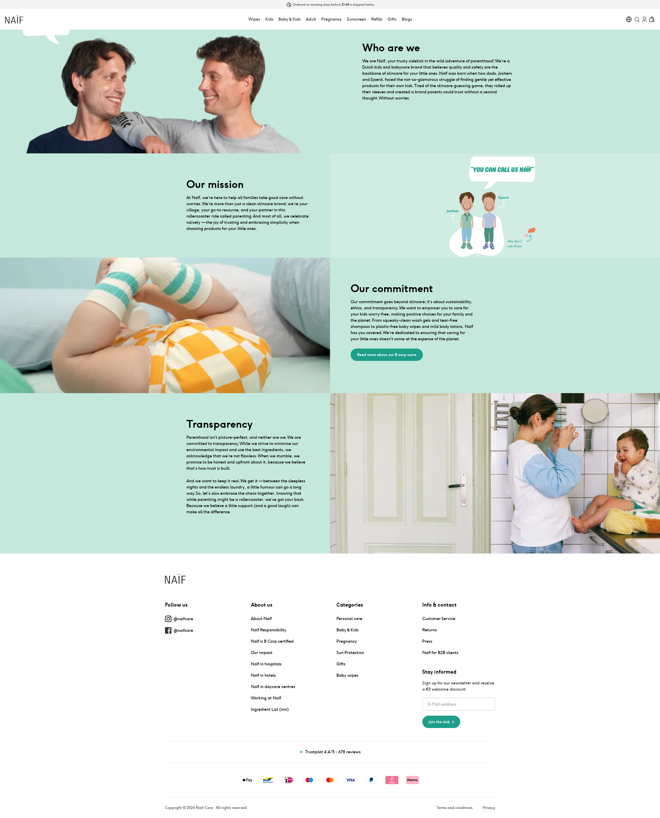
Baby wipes (347, 675)
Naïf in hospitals (266, 664)
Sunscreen (356, 19)
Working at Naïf (266, 698)
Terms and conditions (454, 807)
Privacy (489, 807)
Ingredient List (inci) (270, 709)
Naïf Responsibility (268, 630)
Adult (311, 19)
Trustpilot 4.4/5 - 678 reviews (330, 752)
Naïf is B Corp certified (272, 641)
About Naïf (261, 618)
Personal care (349, 618)
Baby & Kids (289, 19)
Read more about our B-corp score (386, 354)
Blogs (407, 19)
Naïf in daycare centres (273, 686)
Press (427, 641)
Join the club (439, 722)
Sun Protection (350, 652)
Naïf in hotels (263, 675)
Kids (269, 19)
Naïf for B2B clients (440, 652)
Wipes (254, 19)
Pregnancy (331, 19)
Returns (429, 630)
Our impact (262, 652)
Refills (376, 19)
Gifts (392, 19)
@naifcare (183, 619)
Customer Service (438, 618)
